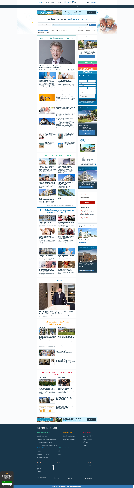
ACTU (38, 465)
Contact (47, 2)
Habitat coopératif (40, 456)
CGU (74, 465)
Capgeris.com (55, 476)
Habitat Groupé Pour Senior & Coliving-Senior (57, 323)
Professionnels (87, 432)
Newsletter (52, 2)
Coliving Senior (40, 443)
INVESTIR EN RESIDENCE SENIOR (57, 155)
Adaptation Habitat (61, 450)
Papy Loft (39, 453)
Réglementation (86, 441)
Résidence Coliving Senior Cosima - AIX (86, 53)
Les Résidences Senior (44, 24)
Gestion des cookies (74, 482)
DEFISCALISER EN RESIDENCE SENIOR (86, 168)
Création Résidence (87, 438)
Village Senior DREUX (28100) (87, 156)
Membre (88, 2)
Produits (59, 453)
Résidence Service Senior (42, 6)
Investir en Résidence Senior (42, 441)
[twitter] (40, 2)
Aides (59, 451)
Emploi (84, 443)
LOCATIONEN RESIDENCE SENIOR (87, 62)
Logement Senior (52, 6)
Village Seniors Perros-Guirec (86, 107)
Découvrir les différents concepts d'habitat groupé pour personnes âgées (60, 367)
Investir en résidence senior (86, 186)
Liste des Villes (93, 27)
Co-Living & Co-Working (87, 478)
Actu (84, 6)
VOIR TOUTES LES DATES (91, 221)
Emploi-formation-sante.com (73, 476)
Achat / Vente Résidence (88, 435)
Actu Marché (85, 442)
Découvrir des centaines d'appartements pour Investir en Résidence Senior (60, 205)
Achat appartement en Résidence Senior (71, 438)
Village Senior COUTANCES (86, 160)
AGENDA (39, 468)
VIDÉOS (38, 466)
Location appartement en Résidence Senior (71, 435)
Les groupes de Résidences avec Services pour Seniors (47, 445)
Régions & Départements (83, 27)
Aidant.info (70, 478)
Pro (96, 6)
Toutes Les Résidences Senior (43, 30)
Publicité (90, 466)
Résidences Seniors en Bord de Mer (43, 32)
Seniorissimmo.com (56, 478)
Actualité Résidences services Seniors (56, 38)
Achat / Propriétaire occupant (91, 30)
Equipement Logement (64, 447)
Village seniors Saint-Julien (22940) (87, 154)
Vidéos (87, 6)
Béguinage (39, 451)
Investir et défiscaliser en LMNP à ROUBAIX (86, 270)
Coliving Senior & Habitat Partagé (61, 30)
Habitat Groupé (72, 6)
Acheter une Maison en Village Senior (44, 442)
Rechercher (92, 24)
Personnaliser (7, 483)
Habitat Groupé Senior (43, 447)
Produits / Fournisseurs (87, 439)
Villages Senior (51, 30)
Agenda (92, 6)
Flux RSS (39, 469)
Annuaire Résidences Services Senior (44, 435)
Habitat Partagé (40, 450)
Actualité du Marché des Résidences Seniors (57, 373)
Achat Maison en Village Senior (69, 439)
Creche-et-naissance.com (88, 476)
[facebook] (38, 2)
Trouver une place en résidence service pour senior (47, 439)
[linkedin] (42, 2)
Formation (85, 445)
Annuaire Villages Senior (42, 436)
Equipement (79, 6)
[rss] (43, 2)
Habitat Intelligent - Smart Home (43, 454)
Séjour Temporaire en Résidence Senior (86, 226)
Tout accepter (7, 481)
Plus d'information (83, 242)
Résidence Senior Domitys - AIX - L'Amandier (87, 52)
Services (59, 454)
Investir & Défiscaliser (62, 6)
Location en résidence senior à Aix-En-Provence (87, 56)
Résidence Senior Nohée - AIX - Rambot (87, 51)
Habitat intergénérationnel (42, 457)
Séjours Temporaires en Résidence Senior (45, 438)
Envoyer (87, 99)
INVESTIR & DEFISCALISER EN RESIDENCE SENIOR (87, 72)
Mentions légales (76, 466)
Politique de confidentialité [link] (7, 485)
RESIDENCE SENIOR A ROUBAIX (87, 247)
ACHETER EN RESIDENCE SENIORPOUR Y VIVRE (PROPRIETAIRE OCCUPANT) (87, 69)
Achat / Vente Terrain (87, 436)
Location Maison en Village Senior (69, 436)
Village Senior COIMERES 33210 (87, 159)
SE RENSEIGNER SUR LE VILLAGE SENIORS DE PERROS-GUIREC (87, 132)
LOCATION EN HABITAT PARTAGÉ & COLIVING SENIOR (87, 65)
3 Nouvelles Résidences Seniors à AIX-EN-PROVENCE (86, 37)
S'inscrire (92, 2)
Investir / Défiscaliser (81, 30)
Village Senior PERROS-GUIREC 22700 (88, 153)
